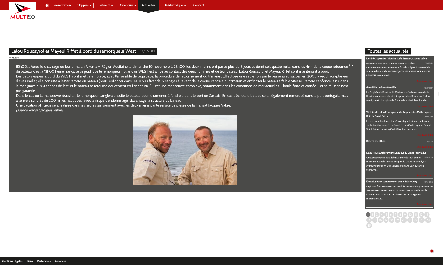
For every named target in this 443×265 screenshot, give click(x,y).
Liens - (32, 261)
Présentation (62, 5)
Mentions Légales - (14, 261)
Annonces (60, 261)
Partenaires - (46, 261)
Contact (198, 5)
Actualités (148, 5)
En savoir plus (425, 81)
